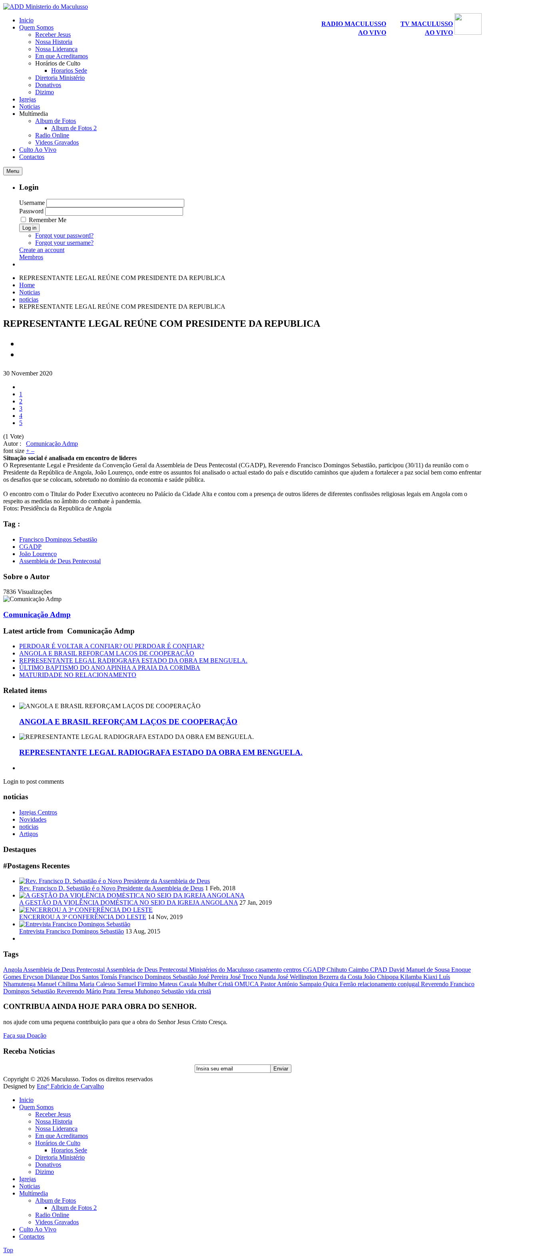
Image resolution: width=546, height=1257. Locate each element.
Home (27, 285)
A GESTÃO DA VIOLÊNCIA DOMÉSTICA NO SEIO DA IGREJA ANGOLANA (128, 902)
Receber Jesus (53, 1114)
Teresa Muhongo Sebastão (151, 991)
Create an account (41, 249)
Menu (12, 171)
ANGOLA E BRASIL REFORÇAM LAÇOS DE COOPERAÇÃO (106, 653)
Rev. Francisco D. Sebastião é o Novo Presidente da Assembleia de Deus (111, 888)
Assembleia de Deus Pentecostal (60, 561)
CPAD (379, 969)
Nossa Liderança (56, 1128)
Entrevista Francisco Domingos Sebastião (71, 931)
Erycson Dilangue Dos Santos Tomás (71, 976)
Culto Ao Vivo (37, 1229)
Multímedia (33, 1193)
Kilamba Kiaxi (419, 976)
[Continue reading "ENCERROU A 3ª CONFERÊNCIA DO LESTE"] (86, 909)
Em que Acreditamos (61, 1135)
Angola (13, 969)
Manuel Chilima (58, 984)
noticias (28, 299)
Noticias (29, 292)
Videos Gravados (57, 1222)
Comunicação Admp (52, 443)
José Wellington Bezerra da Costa (320, 976)
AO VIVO (372, 32)
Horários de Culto (57, 1143)
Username (32, 202)
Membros (31, 257)
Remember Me (47, 219)
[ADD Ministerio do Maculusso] (45, 6)
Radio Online (52, 1214)
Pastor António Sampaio (291, 984)
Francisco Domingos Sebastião (58, 539)
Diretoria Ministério (60, 1157)
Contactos (31, 1236)
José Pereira (214, 976)
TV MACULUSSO (427, 23)
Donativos (48, 1164)
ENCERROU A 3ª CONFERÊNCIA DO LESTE (82, 916)
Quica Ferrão (340, 984)
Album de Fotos (55, 1200)
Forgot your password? (64, 235)
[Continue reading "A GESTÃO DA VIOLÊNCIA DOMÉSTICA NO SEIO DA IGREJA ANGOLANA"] (132, 895)
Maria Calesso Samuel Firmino (119, 984)
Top (8, 1250)
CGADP (30, 546)
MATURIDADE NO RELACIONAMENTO (77, 674)
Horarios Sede (69, 1150)
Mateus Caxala (178, 984)
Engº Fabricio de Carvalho (70, 1086)
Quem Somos (36, 1107)
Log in (29, 228)
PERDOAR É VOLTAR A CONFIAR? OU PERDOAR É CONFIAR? (111, 646)
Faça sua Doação (24, 1035)
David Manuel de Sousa (420, 969)
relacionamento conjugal (389, 984)
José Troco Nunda (253, 976)
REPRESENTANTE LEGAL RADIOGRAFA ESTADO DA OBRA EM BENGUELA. (133, 660)
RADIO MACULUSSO (353, 23)
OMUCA (247, 984)
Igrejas (27, 1179)
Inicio (26, 1099)
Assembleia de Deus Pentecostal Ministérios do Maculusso (180, 969)
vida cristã (198, 991)
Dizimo (44, 1171)
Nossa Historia (53, 1121)
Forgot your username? (64, 242)
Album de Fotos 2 (74, 1207)
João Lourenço (38, 553)
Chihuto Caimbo (348, 969)
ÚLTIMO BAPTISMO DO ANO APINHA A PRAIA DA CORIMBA (109, 667)
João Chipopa (382, 976)
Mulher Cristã (216, 984)
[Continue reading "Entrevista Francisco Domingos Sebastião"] (74, 924)
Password (31, 211)
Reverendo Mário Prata (87, 991)
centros (293, 969)
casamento (269, 969)
